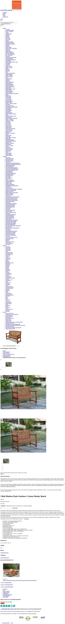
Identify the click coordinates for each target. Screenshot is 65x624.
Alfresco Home (8, 248)
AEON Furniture (8, 247)
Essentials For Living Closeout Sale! (13, 324)
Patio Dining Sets (9, 175)
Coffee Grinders (9, 92)
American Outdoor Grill (9, 254)
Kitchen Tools (8, 96)
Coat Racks (8, 104)
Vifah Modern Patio (4, 552)
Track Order (5, 16)
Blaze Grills (7, 266)
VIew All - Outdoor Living (8, 354)
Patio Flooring (8, 236)
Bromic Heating (8, 270)
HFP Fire (7, 291)
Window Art (8, 131)
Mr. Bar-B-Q (8, 310)
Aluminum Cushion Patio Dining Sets (13, 164)
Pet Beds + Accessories (10, 133)
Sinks (7, 72)
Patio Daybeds (8, 226)
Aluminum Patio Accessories (11, 231)
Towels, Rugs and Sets (10, 73)
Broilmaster (7, 268)
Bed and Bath (8, 64)
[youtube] (12, 606)
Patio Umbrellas (9, 177)
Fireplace (7, 45)
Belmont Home (8, 263)
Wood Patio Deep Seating (11, 222)
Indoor (4, 28)
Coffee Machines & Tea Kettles (12, 93)
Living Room (8, 29)
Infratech (7, 292)
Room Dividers (9, 102)
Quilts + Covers (9, 66)
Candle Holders (9, 117)
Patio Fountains (8, 244)
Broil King (7, 267)
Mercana (7, 304)
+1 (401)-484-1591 (4, 23)
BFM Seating (8, 265)
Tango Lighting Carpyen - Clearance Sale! (14, 322)
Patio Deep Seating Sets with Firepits (13, 225)
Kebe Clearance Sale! (10, 326)
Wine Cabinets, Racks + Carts (12, 61)
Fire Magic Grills (8, 282)
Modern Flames (8, 307)
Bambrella (7, 260)
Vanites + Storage (9, 75)
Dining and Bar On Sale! (9, 316)
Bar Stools (8, 56)
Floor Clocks (8, 124)
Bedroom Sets (8, 142)
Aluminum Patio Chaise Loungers (12, 196)
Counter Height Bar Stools (11, 57)
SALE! (4, 312)
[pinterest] (6, 606)
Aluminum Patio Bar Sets (11, 173)
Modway (7, 308)
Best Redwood (8, 264)
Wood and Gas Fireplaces (11, 190)
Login (2, 19)
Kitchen (7, 77)
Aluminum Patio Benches (11, 214)
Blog (4, 14)
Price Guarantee (6, 591)
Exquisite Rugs (8, 280)
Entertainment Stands (10, 42)
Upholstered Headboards (11, 140)
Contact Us (5, 589)
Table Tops (8, 49)
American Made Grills (9, 253)
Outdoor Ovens (9, 183)
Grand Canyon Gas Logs (9, 288)
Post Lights (8, 209)
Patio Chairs (8, 161)
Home (4, 350)
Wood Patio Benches (10, 215)
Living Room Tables (10, 30)
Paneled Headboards (10, 139)
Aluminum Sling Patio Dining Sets (12, 163)
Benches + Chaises (9, 145)
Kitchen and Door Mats (10, 128)
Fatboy (7, 281)
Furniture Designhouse (9, 286)
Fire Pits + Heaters (9, 194)
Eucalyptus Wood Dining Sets (12, 169)
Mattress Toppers (9, 67)
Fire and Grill (8, 178)
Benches (7, 40)
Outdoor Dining (8, 157)
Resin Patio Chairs (9, 160)
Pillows (7, 68)
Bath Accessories (9, 76)
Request (2, 473)
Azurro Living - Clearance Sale (12, 314)
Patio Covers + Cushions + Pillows (11, 235)
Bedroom (7, 134)
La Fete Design (8, 299)
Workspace (7, 146)
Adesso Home (8, 246)
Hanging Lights (9, 211)
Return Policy (6, 593)
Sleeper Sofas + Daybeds (11, 137)
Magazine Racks (9, 112)
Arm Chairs (8, 38)
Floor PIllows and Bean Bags (11, 106)
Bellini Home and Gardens (10, 262)
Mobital (7, 306)
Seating (7, 32)
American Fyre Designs (9, 252)
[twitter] (9, 606)
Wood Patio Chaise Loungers (11, 198)
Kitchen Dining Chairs (10, 86)
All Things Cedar (8, 249)
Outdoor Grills (8, 182)
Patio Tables (8, 176)
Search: (2, 22)
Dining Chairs (8, 47)
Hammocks (8, 239)
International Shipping (7, 594)
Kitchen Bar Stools (9, 85)
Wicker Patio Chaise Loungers (12, 200)
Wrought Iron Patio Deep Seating (12, 227)
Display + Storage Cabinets (11, 103)
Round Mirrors (9, 108)
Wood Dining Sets (9, 171)
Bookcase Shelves (9, 101)
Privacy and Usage (32, 613)
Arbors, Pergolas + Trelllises (10, 241)
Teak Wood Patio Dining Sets (11, 167)
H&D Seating (8, 290)
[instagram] (1, 606)
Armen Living (8, 256)
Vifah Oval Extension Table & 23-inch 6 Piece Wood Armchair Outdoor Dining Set (20, 580)
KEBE (7, 298)
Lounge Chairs (9, 33)
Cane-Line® (7, 272)
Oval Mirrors (8, 109)
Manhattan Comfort (8, 303)
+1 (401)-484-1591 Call (7, 609)
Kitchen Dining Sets (10, 84)
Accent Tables (8, 100)
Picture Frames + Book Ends (11, 118)
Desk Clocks (8, 122)
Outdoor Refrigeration (10, 184)
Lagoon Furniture (8, 301)
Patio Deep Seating (8, 218)
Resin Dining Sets (9, 172)
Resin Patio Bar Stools (10, 206)
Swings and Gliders (9, 238)
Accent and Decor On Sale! (10, 318)
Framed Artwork (9, 129)
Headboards (8, 138)
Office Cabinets (9, 149)
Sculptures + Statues (10, 120)
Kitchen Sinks (8, 90)
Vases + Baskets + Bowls (11, 113)
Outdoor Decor (9, 126)
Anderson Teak (8, 255)
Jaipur (6, 296)
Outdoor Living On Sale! (9, 313)
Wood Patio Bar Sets (10, 174)
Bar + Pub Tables (9, 55)
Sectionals (8, 34)
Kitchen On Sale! (8, 319)
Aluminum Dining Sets (10, 165)
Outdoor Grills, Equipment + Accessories (14, 189)
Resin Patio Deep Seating (11, 223)
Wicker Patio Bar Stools (10, 204)
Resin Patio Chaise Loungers (11, 199)
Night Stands (8, 144)
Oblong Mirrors (9, 110)
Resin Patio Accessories (10, 234)
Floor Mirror (8, 111)
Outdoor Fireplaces (9, 193)
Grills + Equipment (9, 179)
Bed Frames (8, 136)
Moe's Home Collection (9, 309)
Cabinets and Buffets (10, 52)
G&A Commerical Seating (9, 287)
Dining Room (8, 46)
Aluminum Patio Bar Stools (11, 203)
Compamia (7, 275)
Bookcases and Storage (10, 43)
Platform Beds (8, 135)
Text (9, 23)
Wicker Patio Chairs (10, 158)
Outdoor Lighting (8, 207)
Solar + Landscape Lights (11, 212)
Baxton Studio (8, 261)
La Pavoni (7, 300)
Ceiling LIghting (9, 155)
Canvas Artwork (9, 130)
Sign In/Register (6, 595)
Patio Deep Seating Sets (10, 224)
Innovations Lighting (9, 294)
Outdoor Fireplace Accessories (12, 192)
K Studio (7, 297)
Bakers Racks (8, 87)
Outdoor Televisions (9, 242)
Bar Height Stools (9, 58)
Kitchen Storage (9, 83)
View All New (6, 353)
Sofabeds (7, 35)
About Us (5, 12)
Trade (4, 15)
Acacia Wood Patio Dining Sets (12, 168)
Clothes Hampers (9, 74)
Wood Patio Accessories (10, 233)
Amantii (7, 251)
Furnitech (7, 285)
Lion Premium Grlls (9, 302)
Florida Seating (8, 284)
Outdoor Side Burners (10, 181)
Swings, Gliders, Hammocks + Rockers (12, 237)
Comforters (8, 65)
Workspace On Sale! (9, 320)
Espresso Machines (9, 91)
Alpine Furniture (8, 250)
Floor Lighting (8, 154)
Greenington (7, 289)
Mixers (7, 94)
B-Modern (7, 259)
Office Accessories (9, 148)
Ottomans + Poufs (9, 41)
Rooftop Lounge (8, 195)
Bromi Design (8, 269)
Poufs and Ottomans (10, 105)
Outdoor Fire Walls (9, 191)
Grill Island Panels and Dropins (12, 185)
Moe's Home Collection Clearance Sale (13, 327)
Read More (26, 518)
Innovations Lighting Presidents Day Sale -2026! (15, 325)
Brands (4, 13)
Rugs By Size (8, 125)
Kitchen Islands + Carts (10, 88)
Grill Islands (8, 186)
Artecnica (7, 257)
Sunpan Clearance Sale (10, 328)
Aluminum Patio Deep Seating (12, 220)
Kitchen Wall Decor (10, 82)
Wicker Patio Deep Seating (11, 221)
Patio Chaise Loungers (10, 201)
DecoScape (7, 278)
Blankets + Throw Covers (11, 116)
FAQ (4, 590)
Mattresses (8, 69)
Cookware (8, 80)
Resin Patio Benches (10, 216)
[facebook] (4, 606)
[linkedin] (14, 606)
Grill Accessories (9, 187)
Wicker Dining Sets (9, 166)
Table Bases (8, 63)
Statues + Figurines (9, 119)
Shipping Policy (6, 592)
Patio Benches (8, 213)
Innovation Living (8, 293)
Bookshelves (8, 150)
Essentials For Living (9, 279)
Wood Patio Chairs (9, 159)
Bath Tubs (8, 70)
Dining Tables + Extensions (11, 48)
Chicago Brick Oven (9, 274)
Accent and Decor (8, 97)
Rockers (7, 240)
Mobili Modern (8, 305)
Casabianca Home (8, 273)
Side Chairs (8, 39)
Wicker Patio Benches (10, 217)
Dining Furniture (9, 51)
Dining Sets (8, 50)
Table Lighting (8, 153)
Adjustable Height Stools (11, 59)
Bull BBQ (7, 271)
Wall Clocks (8, 121)
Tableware (8, 79)
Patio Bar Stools (8, 202)
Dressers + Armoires (10, 143)
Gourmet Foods (9, 78)
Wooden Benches (6, 355)
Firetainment (7, 283)
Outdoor (4, 156)
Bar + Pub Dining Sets (10, 54)
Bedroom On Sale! (8, 317)
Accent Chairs (8, 98)
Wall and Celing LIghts (10, 210)
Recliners (7, 37)
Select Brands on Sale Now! (10, 323)
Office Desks (8, 147)
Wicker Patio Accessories (11, 232)
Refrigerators (8, 95)
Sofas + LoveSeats (9, 31)
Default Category (6, 351)
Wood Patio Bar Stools (10, 205)
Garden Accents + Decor (9, 243)
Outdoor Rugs (8, 127)
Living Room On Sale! (9, 315)
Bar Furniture (8, 60)
